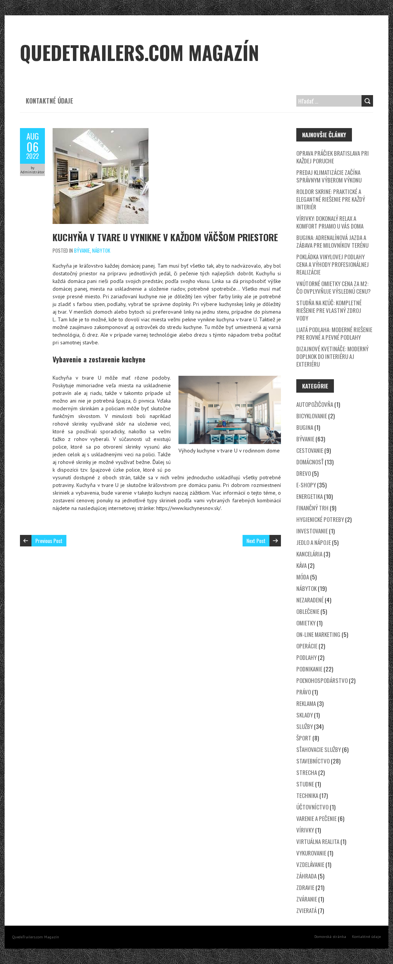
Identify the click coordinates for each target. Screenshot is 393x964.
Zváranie (306, 899)
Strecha (306, 772)
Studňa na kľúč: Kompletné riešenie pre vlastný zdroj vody (329, 310)
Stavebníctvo (313, 761)
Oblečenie (307, 611)
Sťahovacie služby (318, 749)
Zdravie (305, 887)
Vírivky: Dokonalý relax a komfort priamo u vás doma (329, 222)
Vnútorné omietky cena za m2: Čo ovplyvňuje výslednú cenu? (333, 287)
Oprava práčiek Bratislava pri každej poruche (332, 157)
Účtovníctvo (312, 807)
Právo (303, 692)
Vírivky (305, 830)
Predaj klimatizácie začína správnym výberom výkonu (329, 176)
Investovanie (312, 530)
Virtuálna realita (317, 841)
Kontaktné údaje (49, 100)
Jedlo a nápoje (313, 542)
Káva (301, 565)
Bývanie (82, 250)
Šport (303, 738)
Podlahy (306, 657)
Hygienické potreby (320, 519)
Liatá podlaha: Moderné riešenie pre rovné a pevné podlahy (334, 333)
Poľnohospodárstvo (322, 680)
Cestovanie (309, 450)
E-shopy (306, 484)
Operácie (306, 646)
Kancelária (309, 553)
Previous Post (49, 540)
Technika (307, 795)
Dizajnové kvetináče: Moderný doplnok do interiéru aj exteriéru (332, 356)
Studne (305, 784)
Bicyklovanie (311, 415)
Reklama (306, 703)
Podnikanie (309, 669)
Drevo (303, 473)
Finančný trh (312, 507)
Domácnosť (310, 461)
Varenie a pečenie (316, 818)
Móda (302, 576)
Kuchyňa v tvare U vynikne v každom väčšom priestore (165, 237)
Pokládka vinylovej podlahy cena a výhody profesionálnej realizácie (332, 264)
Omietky (305, 623)
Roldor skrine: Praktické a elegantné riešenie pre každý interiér (330, 199)
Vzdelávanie (310, 864)
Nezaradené (310, 600)
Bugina (304, 427)
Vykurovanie (311, 853)
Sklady (304, 715)
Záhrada (306, 876)
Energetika (309, 496)
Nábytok (101, 250)
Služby (304, 726)
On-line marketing (318, 634)
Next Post (256, 540)
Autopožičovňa (314, 404)
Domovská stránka (330, 936)
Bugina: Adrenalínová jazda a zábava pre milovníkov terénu (332, 241)
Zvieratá (306, 910)
